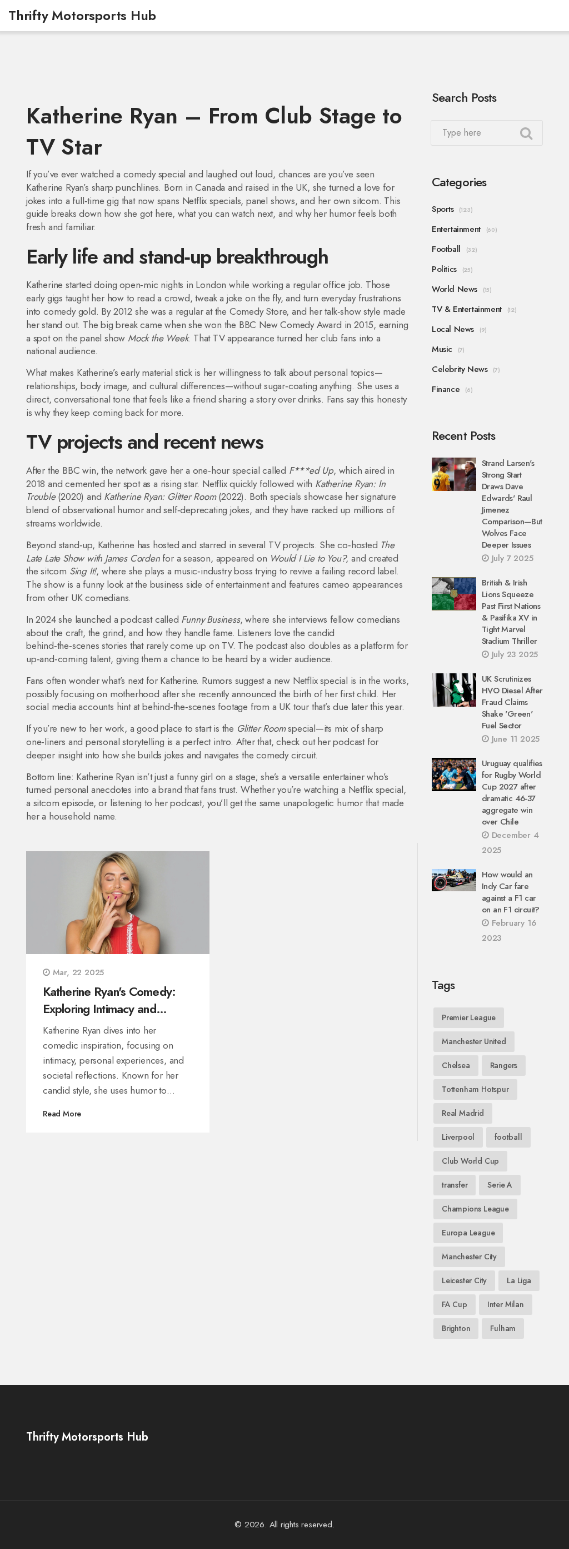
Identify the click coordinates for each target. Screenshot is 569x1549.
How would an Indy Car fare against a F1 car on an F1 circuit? (511, 892)
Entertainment (456, 229)
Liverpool (458, 1137)
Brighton (456, 1328)
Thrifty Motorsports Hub (82, 15)
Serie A (499, 1184)
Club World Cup (470, 1160)
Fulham (503, 1328)
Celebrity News (459, 369)
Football (446, 249)
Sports (443, 209)
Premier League (469, 1017)
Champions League (475, 1208)
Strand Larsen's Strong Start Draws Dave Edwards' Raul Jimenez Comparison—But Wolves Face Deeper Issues (512, 504)
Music (442, 349)
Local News (453, 329)
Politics (444, 269)
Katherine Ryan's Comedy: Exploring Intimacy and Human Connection (109, 1000)
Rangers (504, 1065)
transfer (454, 1184)
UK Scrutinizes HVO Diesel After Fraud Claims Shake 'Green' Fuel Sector (512, 702)
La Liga (519, 1280)
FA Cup (454, 1304)
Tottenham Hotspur (475, 1089)
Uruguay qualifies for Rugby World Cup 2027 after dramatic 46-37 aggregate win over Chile (512, 792)
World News (454, 289)
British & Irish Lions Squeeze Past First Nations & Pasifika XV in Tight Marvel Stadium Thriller (511, 612)
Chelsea (456, 1065)
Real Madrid (463, 1113)
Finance (446, 389)
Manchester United (474, 1041)
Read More (62, 1113)
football (508, 1137)
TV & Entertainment (467, 309)
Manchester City (469, 1256)
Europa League (468, 1232)
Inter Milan (505, 1304)
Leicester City (464, 1280)
